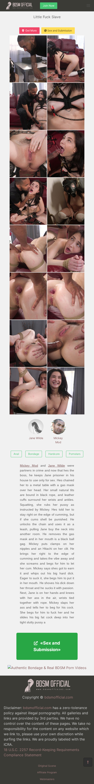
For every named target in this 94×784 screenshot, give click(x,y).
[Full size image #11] (65, 296)
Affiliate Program (47, 772)
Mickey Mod (58, 440)
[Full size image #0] (28, 58)
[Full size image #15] (65, 390)
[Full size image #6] (28, 201)
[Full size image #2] (28, 106)
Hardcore (54, 453)
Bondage (33, 453)
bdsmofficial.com (58, 697)
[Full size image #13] (65, 343)
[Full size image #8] (28, 248)
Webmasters (47, 779)
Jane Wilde (36, 438)
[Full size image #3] (65, 106)
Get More (31, 30)
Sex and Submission (59, 30)
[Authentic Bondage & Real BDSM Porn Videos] (47, 668)
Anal (16, 453)
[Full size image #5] (65, 153)
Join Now (48, 5)
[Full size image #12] (28, 343)
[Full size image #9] (65, 248)
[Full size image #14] (28, 390)
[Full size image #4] (28, 153)
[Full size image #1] (65, 58)
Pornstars (74, 453)
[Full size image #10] (28, 296)
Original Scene (47, 765)
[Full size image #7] (65, 201)
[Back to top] (88, 762)
